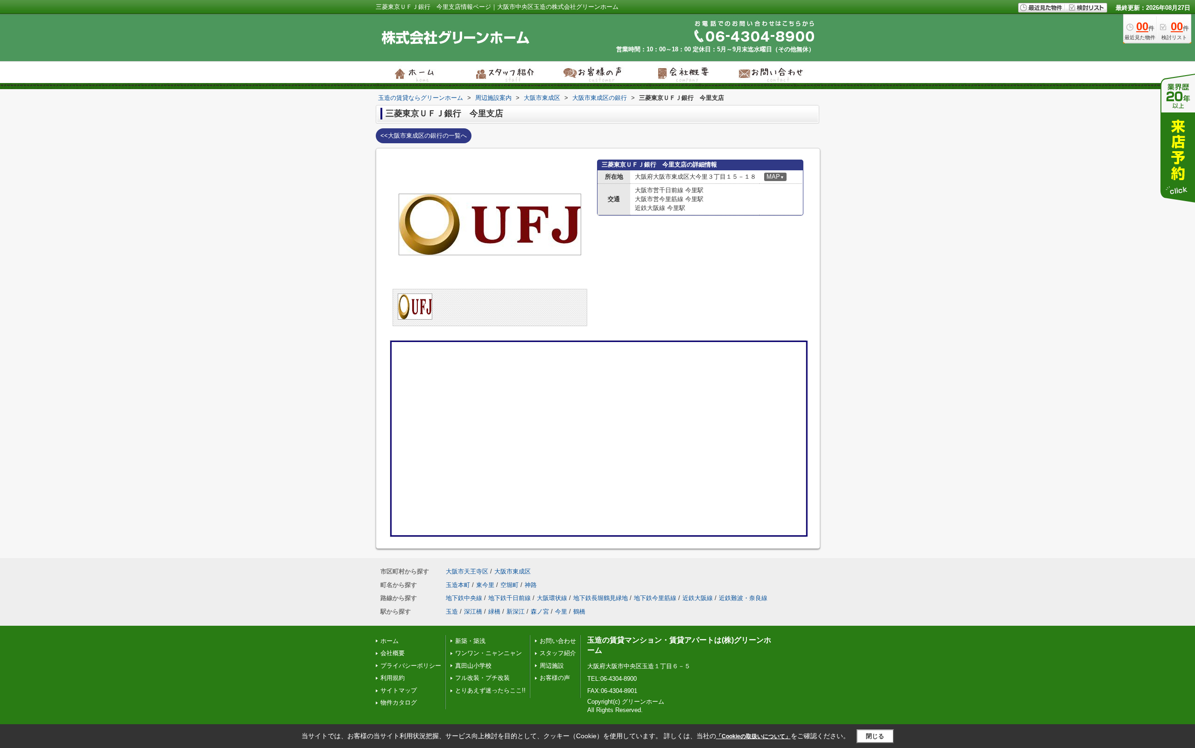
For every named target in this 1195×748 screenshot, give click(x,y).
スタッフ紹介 (558, 653)
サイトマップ (398, 690)
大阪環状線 (552, 597)
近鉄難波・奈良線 (743, 597)
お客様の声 (555, 677)
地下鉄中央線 (464, 597)
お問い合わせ (558, 640)
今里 (561, 611)
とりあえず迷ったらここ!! (490, 690)
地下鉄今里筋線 (655, 597)
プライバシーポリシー (410, 665)
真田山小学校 (473, 665)
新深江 (515, 611)
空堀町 (509, 584)
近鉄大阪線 (697, 597)
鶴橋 (579, 611)
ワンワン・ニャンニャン (488, 653)
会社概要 (392, 653)
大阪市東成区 (512, 571)
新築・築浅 (470, 640)
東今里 (485, 584)
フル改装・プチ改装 (482, 677)
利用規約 (392, 677)
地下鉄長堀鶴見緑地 (600, 597)
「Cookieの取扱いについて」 (753, 736)
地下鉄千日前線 (509, 597)
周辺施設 (552, 665)
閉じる (875, 736)
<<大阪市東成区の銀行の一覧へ (423, 135)
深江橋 (473, 611)
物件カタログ (398, 702)
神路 (531, 584)
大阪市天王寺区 (467, 571)
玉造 (452, 611)
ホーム (389, 640)
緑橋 (494, 611)
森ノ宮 (540, 611)
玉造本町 (458, 584)
